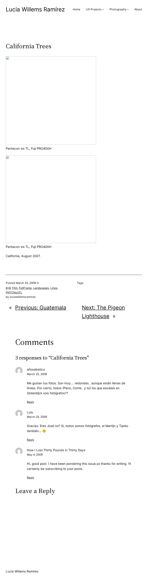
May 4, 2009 (35, 454)
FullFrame (25, 288)
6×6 (8, 288)
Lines (53, 288)
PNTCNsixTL (14, 292)
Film (15, 288)
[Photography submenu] (128, 9)
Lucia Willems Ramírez (35, 9)
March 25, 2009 (37, 374)
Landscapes (41, 288)
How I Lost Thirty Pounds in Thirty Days (56, 450)
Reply (30, 402)
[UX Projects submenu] (103, 9)
